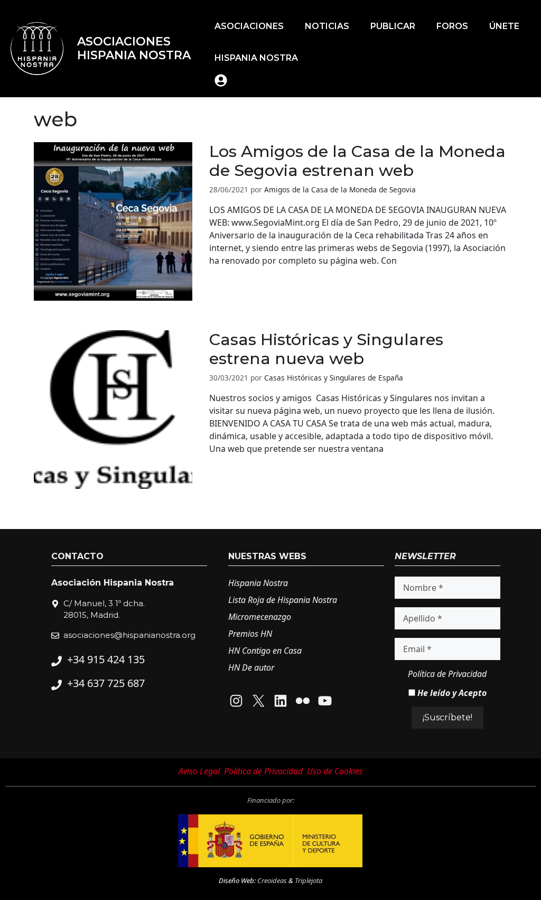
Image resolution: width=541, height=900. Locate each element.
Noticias (327, 26)
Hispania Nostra (256, 58)
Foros (452, 26)
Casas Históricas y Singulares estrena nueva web (326, 349)
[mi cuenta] (221, 80)
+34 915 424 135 (106, 659)
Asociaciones (249, 26)
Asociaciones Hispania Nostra (134, 48)
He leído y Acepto (451, 693)
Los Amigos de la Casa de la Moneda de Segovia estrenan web (357, 161)
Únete (504, 26)
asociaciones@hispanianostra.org (129, 635)
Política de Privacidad (447, 674)
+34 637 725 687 (106, 683)
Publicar (392, 26)
